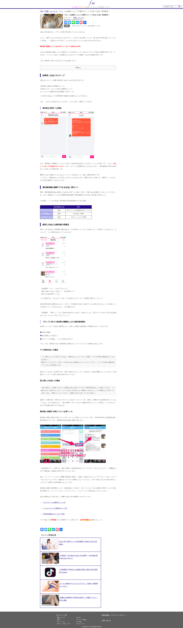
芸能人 (58, 619)
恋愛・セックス (78, 17)
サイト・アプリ (61, 621)
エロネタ (78, 617)
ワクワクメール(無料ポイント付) (54, 502)
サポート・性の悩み (81, 619)
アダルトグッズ (80, 623)
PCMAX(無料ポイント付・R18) (54, 514)
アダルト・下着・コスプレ (64, 623)
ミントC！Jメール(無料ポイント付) (55, 508)
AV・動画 (78, 621)
